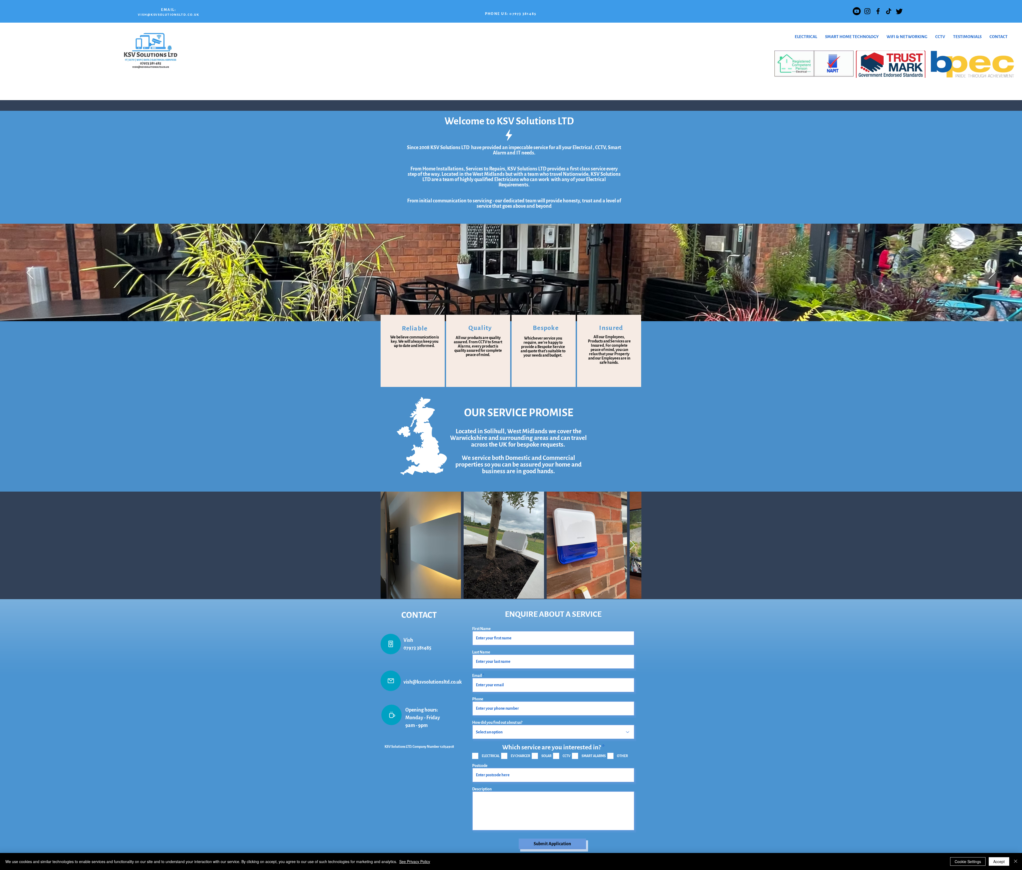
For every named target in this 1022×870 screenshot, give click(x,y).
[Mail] (391, 681)
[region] (413, 351)
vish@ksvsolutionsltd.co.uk (432, 682)
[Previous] (30, 273)
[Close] (1015, 861)
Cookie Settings (968, 861)
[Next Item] (632, 545)
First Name (481, 629)
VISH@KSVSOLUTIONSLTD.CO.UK (168, 15)
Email (477, 675)
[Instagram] (867, 11)
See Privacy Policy (414, 861)
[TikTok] (889, 11)
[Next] (992, 273)
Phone (477, 699)
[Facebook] (878, 11)
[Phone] (391, 644)
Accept (999, 861)
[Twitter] (899, 11)
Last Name (481, 652)
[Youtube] (857, 11)
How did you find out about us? (497, 722)
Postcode (480, 765)
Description (482, 789)
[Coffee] (391, 715)
